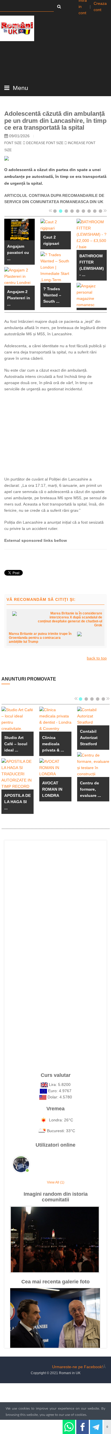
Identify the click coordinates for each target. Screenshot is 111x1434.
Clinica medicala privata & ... (53, 743)
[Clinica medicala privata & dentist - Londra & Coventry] (55, 719)
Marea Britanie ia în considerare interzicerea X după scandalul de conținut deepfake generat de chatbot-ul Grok (70, 619)
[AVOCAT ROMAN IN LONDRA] (55, 767)
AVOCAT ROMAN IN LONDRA (52, 789)
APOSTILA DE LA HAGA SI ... (17, 801)
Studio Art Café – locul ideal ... (15, 743)
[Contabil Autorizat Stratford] (93, 715)
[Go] (59, 6)
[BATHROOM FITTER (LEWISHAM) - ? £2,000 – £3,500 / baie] (92, 234)
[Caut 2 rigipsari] (55, 224)
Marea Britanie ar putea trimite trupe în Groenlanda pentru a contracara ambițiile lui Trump (40, 638)
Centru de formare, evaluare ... (90, 789)
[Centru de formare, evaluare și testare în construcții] (93, 764)
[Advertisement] (55, 433)
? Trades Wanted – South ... (52, 295)
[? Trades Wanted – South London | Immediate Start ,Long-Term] (55, 267)
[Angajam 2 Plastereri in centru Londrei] (19, 276)
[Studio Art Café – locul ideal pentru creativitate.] (17, 719)
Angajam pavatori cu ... (18, 252)
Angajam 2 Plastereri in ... (18, 297)
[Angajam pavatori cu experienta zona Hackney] (19, 229)
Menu (19, 88)
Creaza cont (100, 6)
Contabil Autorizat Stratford (89, 737)
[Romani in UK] (17, 28)
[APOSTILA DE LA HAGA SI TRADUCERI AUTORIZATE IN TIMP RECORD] (17, 773)
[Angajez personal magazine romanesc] (92, 295)
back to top (97, 658)
